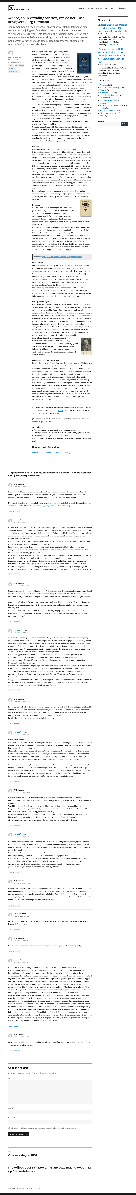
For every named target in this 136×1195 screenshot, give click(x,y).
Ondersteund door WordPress (31, 1188)
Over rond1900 (101, 8)
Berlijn (11, 65)
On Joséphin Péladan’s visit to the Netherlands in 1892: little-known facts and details (112, 28)
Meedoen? (123, 8)
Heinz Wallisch (17, 57)
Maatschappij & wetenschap (111, 106)
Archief (90, 8)
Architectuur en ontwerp (109, 88)
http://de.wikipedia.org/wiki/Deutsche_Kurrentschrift (47, 506)
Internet (103, 103)
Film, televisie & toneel (109, 100)
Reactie (12, 1078)
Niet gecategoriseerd (108, 113)
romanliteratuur (14, 71)
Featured (103, 98)
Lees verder (113, 45)
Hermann (12, 68)
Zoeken (101, 121)
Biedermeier (19, 65)
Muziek (103, 108)
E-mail (11, 1118)
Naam (11, 1108)
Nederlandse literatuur (109, 111)
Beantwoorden (14, 511)
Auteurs (113, 8)
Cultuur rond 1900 (14, 1188)
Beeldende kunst (106, 93)
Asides (102, 90)
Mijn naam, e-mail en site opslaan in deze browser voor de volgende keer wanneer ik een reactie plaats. (43, 1128)
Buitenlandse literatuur (15, 62)
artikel (60, 410)
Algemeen (104, 85)
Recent (81, 8)
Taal (101, 116)
